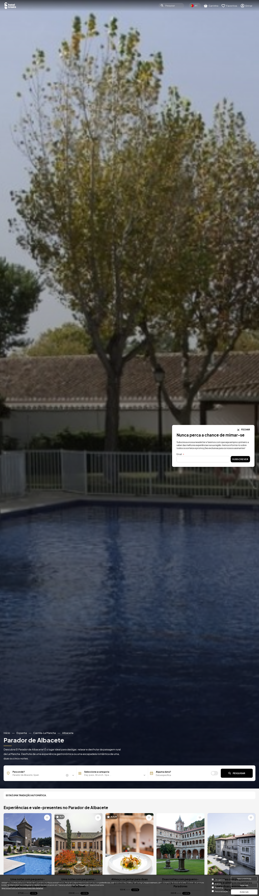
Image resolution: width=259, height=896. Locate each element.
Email (179, 454)
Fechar (245, 429)
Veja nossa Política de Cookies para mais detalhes (22, 888)
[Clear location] (67, 775)
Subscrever (240, 459)
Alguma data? (163, 772)
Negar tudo (244, 885)
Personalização (221, 891)
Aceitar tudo (244, 892)
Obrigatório (220, 880)
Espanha (21, 732)
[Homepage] (10, 5)
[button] (112, 774)
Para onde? (19, 772)
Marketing (219, 888)
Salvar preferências (244, 879)
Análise (218, 884)
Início (7, 732)
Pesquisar (239, 773)
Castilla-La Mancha (44, 732)
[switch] (214, 773)
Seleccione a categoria (96, 772)
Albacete (67, 732)
